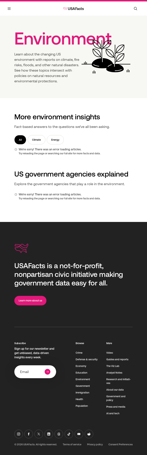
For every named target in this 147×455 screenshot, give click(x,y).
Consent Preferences (120, 444)
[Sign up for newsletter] (47, 372)
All (20, 139)
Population (82, 405)
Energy (55, 139)
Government (83, 385)
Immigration (82, 392)
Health (79, 399)
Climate (36, 139)
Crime (79, 352)
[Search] (135, 8)
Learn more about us (30, 300)
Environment (83, 379)
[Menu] (9, 10)
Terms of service (72, 444)
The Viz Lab (112, 366)
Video (109, 352)
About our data (115, 389)
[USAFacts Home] (73, 8)
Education (81, 372)
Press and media (115, 406)
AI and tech (112, 413)
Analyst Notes (114, 372)
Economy (81, 366)
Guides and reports (117, 359)
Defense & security (87, 359)
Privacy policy (95, 444)
